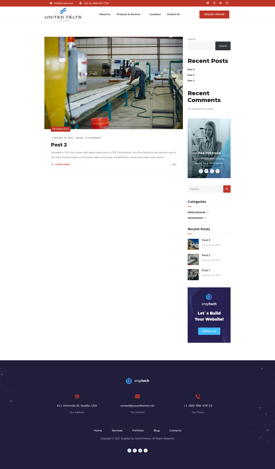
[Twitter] (208, 3)
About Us (104, 14)
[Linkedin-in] (220, 3)
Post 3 (191, 69)
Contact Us (173, 14)
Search (191, 39)
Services (117, 430)
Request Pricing (214, 14)
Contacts (175, 430)
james (79, 137)
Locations (155, 14)
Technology (60, 129)
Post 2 (59, 145)
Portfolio (138, 430)
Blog (157, 430)
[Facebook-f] (214, 3)
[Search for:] (209, 189)
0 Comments (93, 137)
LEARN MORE (62, 164)
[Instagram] (227, 3)
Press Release (196, 212)
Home (98, 430)
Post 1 (191, 80)
